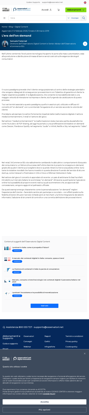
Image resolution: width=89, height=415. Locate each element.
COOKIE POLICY (49, 394)
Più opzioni (44, 410)
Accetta (44, 402)
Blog (11, 27)
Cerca (83, 18)
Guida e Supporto (33, 2)
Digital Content (21, 27)
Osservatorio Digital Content (34, 44)
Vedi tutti (44, 306)
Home (4, 27)
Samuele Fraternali (18, 41)
